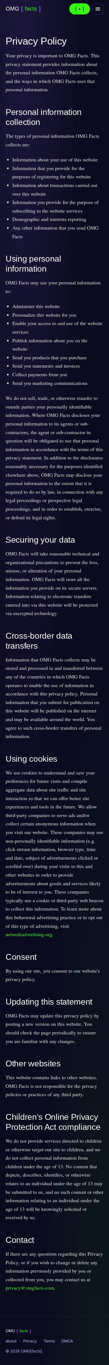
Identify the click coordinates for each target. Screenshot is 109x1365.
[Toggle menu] (97, 8)
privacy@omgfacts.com (30, 1287)
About (11, 1341)
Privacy (30, 1341)
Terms (49, 1341)
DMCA (67, 1341)
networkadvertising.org (29, 934)
